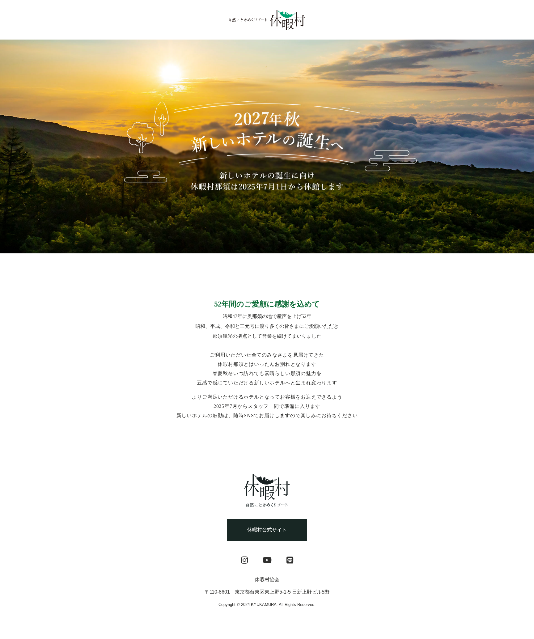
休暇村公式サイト (267, 529)
